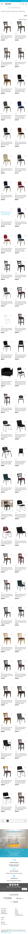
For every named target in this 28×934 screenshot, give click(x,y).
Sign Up (24, 889)
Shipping (16, 910)
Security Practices (7, 932)
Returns (16, 912)
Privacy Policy (20, 931)
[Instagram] (18, 885)
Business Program (4, 913)
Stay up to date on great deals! (13, 886)
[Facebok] (10, 885)
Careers (2, 919)
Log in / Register (3, 910)
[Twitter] (13, 885)
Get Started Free (14, 845)
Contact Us (17, 913)
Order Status (3, 912)
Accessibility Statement (19, 915)
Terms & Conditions (12, 931)
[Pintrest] (15, 885)
